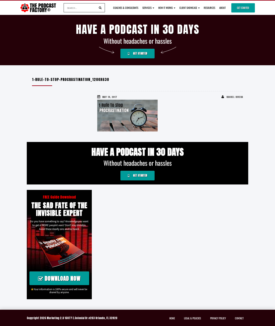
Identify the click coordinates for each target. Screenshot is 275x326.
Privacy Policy (218, 318)
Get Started (243, 8)
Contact (239, 318)
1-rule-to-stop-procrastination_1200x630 (70, 79)
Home (172, 318)
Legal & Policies (192, 318)
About (222, 8)
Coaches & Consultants (125, 8)
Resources (209, 8)
